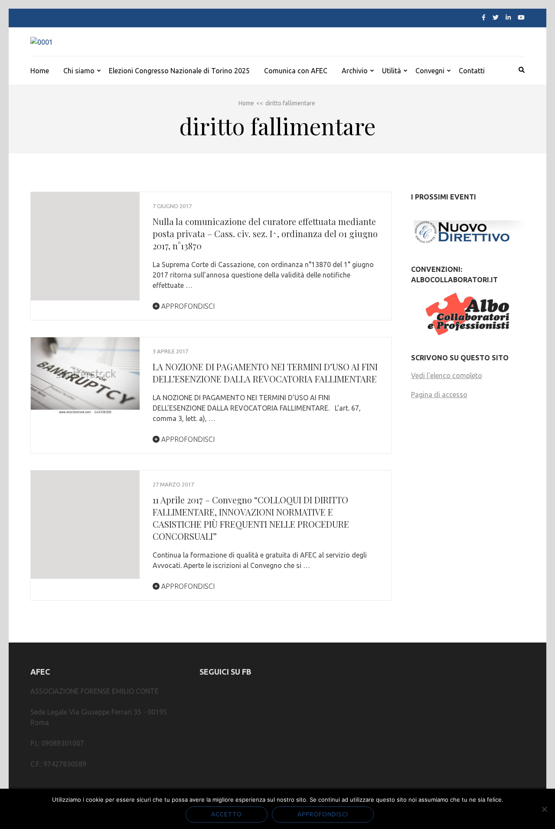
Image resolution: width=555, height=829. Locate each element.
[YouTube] (521, 17)
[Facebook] (484, 17)
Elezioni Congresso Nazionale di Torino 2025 (179, 71)
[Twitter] (496, 17)
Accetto (226, 814)
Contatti (472, 71)
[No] (544, 809)
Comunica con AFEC (295, 71)
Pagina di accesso (439, 394)
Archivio (355, 71)
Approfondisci (187, 306)
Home (39, 71)
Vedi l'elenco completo (446, 375)
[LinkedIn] (508, 17)
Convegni (429, 71)
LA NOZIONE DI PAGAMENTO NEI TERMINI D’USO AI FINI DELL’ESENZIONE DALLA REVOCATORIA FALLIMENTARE (265, 373)
